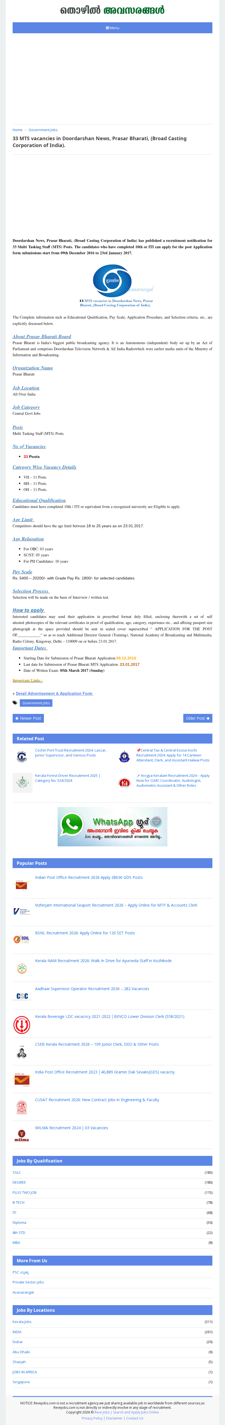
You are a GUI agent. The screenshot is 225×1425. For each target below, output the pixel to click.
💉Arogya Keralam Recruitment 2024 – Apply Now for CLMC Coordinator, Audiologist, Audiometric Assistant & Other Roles (173, 780)
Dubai (17, 1341)
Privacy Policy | (93, 1418)
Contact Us (134, 1418)
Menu (114, 27)
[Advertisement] (112, 78)
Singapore (21, 1381)
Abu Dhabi (21, 1351)
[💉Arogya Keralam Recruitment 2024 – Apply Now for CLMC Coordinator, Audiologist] (124, 783)
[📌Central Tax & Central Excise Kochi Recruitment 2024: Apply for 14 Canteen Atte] (124, 757)
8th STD (19, 1232)
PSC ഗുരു (21, 1272)
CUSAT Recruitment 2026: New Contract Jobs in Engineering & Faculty (97, 1099)
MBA (16, 1242)
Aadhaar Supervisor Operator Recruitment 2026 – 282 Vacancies (92, 988)
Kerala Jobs (22, 1321)
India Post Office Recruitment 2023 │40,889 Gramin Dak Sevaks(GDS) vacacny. (105, 1072)
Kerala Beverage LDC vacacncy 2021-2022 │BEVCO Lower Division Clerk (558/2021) (109, 1016)
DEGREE (19, 1182)
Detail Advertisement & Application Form (54, 693)
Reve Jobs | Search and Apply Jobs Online (126, 1412)
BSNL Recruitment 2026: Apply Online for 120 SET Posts (85, 932)
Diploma (19, 1222)
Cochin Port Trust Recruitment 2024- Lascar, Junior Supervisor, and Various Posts (70, 753)
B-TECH (18, 1202)
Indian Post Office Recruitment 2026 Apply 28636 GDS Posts (89, 877)
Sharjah (19, 1361)
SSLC (17, 1172)
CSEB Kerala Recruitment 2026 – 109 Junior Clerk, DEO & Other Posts (97, 1044)
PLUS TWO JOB (24, 1192)
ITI (14, 1212)
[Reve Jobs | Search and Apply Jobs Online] (112, 9)
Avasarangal (23, 1292)
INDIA (17, 1331)
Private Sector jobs (28, 1282)
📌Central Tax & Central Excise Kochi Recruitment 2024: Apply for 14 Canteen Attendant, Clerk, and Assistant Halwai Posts (173, 755)
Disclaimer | (115, 1418)
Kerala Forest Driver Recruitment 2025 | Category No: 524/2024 (67, 778)
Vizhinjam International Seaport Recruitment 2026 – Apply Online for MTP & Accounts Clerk (116, 905)
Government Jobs (36, 703)
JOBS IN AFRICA (25, 1371)
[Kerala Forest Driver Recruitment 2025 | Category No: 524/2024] (22, 783)
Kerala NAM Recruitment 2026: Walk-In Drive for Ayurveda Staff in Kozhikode (103, 960)
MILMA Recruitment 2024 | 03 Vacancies (71, 1127)
